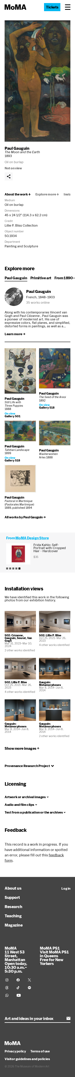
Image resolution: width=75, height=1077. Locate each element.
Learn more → (15, 334)
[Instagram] (9, 980)
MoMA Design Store (32, 538)
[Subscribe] (68, 1018)
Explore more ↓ (47, 194)
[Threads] (9, 987)
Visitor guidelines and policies (27, 1058)
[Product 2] (10, 568)
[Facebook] (20, 980)
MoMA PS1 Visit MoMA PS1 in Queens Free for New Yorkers (54, 956)
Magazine (13, 925)
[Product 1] (7, 568)
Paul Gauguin (17, 148)
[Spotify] (31, 987)
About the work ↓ (18, 194)
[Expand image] (37, 81)
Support (12, 897)
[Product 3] (13, 568)
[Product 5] (19, 568)
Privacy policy (15, 1051)
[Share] (9, 176)
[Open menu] (67, 7)
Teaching (13, 915)
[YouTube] (20, 995)
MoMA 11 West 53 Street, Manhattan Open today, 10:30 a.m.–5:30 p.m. (16, 959)
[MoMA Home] (15, 7)
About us (13, 888)
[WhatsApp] (9, 995)
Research (13, 906)
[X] (31, 980)
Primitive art (40, 278)
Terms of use (40, 1051)
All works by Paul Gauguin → (25, 517)
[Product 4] (16, 568)
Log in (65, 888)
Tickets (52, 7)
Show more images (20, 748)
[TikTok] (20, 987)
